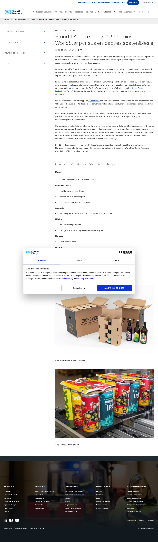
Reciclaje (6, 511)
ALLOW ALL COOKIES (114, 288)
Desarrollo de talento (134, 498)
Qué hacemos (100, 495)
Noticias (141, 520)
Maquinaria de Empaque (11, 501)
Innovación (91, 12)
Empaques (7, 491)
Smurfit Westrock (102, 508)
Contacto (133, 2)
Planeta (67, 498)
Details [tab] (79, 261)
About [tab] (116, 261)
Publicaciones (11, 42)
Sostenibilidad (104, 12)
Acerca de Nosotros (133, 12)
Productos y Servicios (42, 12)
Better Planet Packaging (73, 508)
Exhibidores (7, 498)
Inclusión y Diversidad (134, 511)
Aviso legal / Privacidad (37, 528)
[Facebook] (11, 520)
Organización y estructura (104, 501)
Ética (98, 498)
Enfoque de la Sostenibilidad (74, 495)
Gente (67, 501)
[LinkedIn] (5, 520)
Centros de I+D (39, 498)
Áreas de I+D (39, 495)
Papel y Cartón (8, 508)
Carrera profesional (133, 491)
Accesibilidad (8, 528)
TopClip (70, 85)
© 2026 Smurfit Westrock (146, 528)
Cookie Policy (66, 279)
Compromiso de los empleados (137, 505)
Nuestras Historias (63, 12)
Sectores (79, 12)
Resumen (99, 491)
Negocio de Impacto (71, 505)
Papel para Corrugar (10, 505)
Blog (94, 2)
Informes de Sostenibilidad (74, 491)
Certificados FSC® (71, 511)
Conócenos (150, 520)
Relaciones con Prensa (15, 53)
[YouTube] (17, 520)
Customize (77, 288)
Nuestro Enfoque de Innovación (45, 491)
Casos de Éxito (39, 508)
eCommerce (94, 100)
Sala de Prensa (104, 2)
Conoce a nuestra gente (135, 501)
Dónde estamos (118, 2)
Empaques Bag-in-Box (11, 495)
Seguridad (130, 508)
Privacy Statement (85, 279)
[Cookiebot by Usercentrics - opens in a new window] (121, 252)
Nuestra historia (101, 505)
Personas (118, 12)
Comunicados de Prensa (16, 32)
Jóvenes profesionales (134, 495)
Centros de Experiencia (42, 501)
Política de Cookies (21, 528)
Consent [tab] (42, 261)
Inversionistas (83, 2)
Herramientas (39, 505)
